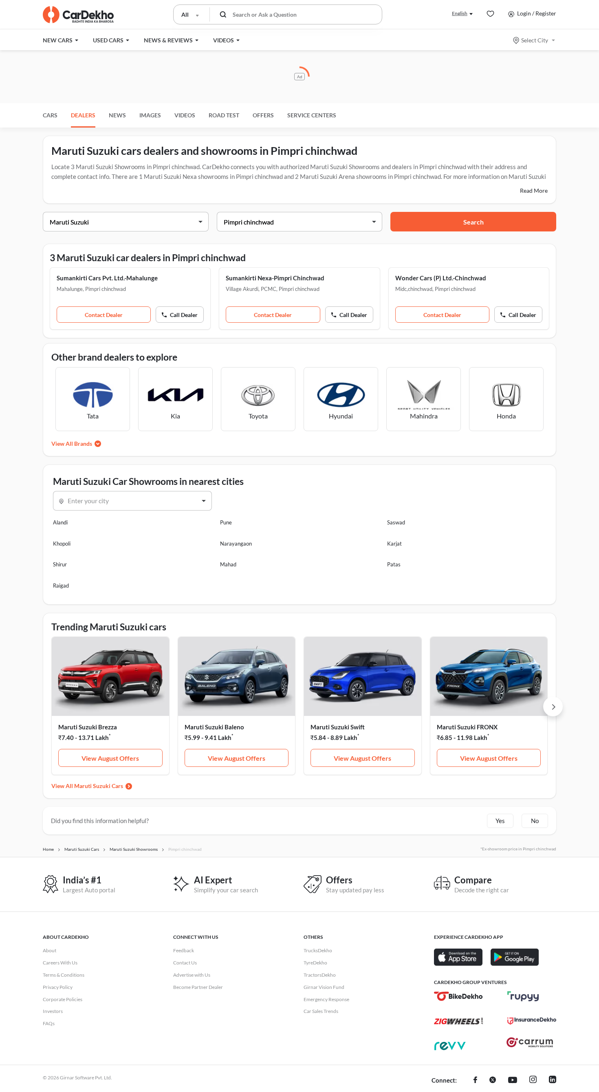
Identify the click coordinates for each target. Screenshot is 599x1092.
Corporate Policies (62, 999)
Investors (53, 1011)
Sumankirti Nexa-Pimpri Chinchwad (275, 278)
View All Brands (71, 443)
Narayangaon (236, 543)
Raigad (61, 585)
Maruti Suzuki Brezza (87, 727)
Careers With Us (60, 963)
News (117, 115)
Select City (534, 40)
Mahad (228, 564)
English (459, 13)
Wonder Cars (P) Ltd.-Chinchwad (440, 278)
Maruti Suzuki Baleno (214, 727)
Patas (394, 564)
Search (473, 222)
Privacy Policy (58, 987)
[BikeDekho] (458, 996)
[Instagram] (533, 1080)
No (535, 820)
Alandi (60, 522)
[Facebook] (475, 1080)
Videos (184, 115)
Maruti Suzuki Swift (338, 727)
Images (150, 115)
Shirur (60, 564)
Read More (534, 190)
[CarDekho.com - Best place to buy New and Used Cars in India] (78, 14)
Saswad (396, 522)
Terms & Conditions (63, 975)
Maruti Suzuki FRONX (467, 727)
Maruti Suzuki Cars (98, 785)
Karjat (394, 543)
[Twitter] (492, 1080)
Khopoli (61, 543)
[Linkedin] (552, 1080)
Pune (226, 522)
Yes (500, 820)
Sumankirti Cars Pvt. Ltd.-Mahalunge (107, 278)
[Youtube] (512, 1080)
